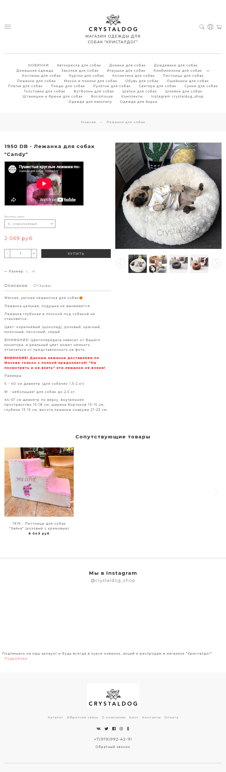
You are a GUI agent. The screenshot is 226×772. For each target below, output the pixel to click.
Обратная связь (82, 717)
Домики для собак (127, 65)
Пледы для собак (68, 86)
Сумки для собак (201, 86)
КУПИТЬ (76, 254)
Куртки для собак (86, 76)
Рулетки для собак (112, 86)
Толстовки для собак (45, 91)
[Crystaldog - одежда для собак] (113, 21)
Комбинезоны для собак (178, 71)
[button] (120, 263)
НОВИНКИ (38, 65)
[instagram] (121, 729)
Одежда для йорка (138, 102)
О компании (114, 717)
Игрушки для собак (126, 71)
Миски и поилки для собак (90, 81)
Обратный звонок (113, 747)
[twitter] (107, 729)
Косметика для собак (133, 76)
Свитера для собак (158, 86)
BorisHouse (102, 96)
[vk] (98, 729)
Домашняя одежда (34, 71)
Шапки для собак (139, 91)
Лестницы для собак (183, 76)
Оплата (171, 717)
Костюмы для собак (41, 76)
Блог (134, 717)
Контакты (151, 717)
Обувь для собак (142, 81)
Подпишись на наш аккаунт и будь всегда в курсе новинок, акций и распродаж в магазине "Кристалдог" (107, 654)
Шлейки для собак (183, 91)
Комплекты (132, 96)
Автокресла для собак (79, 65)
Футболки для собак (93, 91)
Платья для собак (25, 86)
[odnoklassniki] (128, 729)
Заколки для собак (80, 71)
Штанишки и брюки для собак (53, 96)
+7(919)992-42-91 (113, 739)
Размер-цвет (14, 216)
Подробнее (15, 659)
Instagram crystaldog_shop (177, 96)
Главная (88, 122)
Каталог (55, 717)
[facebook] (114, 729)
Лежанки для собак (36, 81)
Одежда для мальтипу (90, 102)
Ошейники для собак (188, 81)
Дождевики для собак (176, 65)
